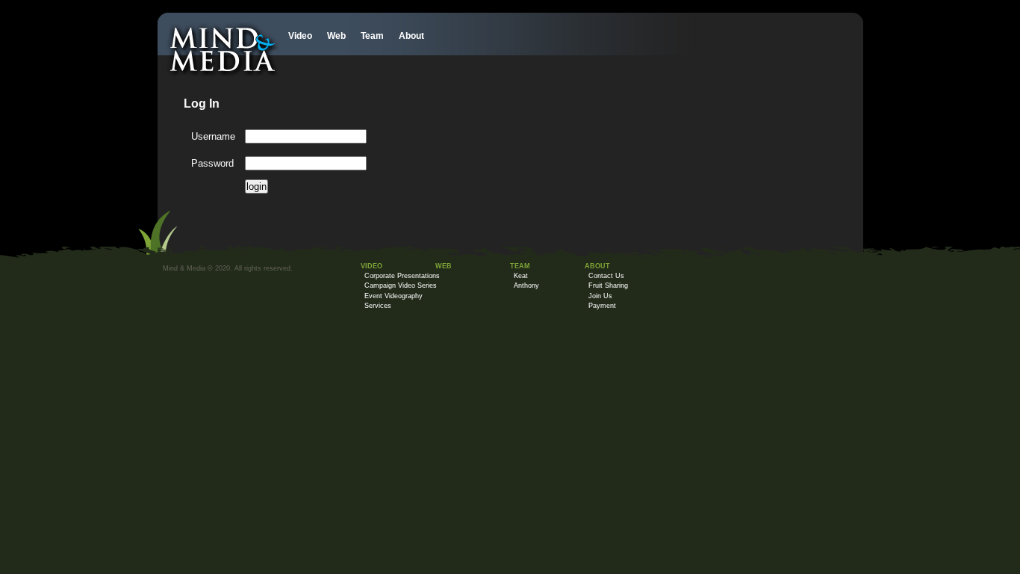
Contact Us (606, 276)
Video (300, 36)
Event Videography (393, 296)
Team (372, 36)
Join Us (600, 296)
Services (377, 305)
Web (336, 36)
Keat (521, 276)
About (411, 36)
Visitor (172, 281)
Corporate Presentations (402, 276)
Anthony (526, 285)
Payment (602, 305)
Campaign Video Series (400, 285)
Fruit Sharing (608, 285)
